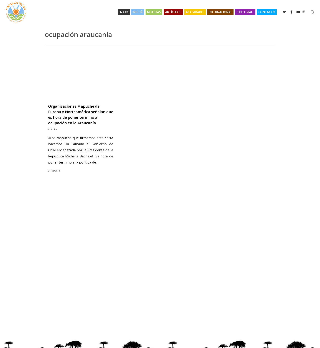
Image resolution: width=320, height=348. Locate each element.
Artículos (52, 129)
